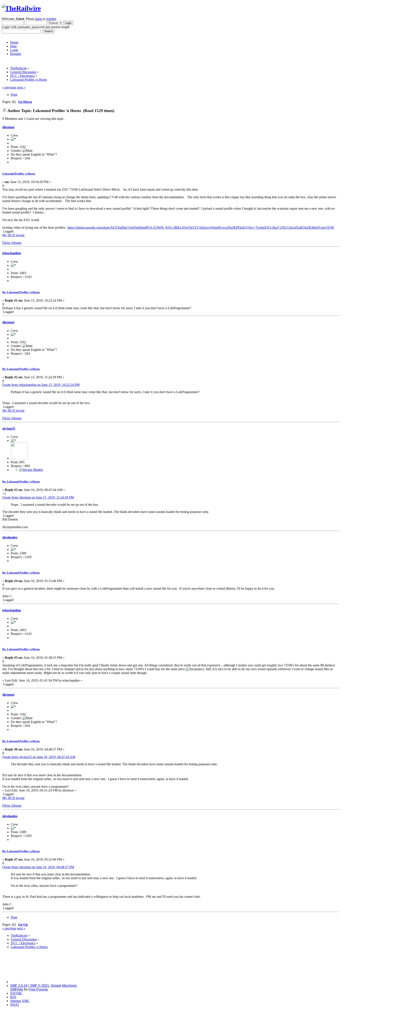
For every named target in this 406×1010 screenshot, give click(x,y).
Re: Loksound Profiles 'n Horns (21, 292)
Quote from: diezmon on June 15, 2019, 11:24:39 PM (38, 497)
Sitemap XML (19, 1001)
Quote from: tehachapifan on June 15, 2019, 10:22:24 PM (41, 385)
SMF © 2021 (39, 985)
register (51, 19)
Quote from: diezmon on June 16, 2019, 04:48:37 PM (38, 867)
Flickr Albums (11, 243)
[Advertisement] (372, 149)
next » (21, 87)
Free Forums (38, 989)
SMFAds (16, 989)
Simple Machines (64, 985)
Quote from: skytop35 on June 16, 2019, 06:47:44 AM (38, 757)
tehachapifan (11, 253)
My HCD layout (13, 235)
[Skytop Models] (31, 470)
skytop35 (8, 428)
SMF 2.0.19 (18, 985)
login (38, 19)
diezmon (8, 127)
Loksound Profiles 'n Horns (18, 173)
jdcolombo (9, 537)
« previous (9, 87)
